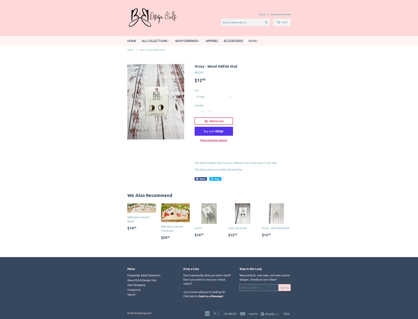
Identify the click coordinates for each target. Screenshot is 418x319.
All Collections (155, 41)
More (253, 41)
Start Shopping (136, 284)
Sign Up (285, 287)
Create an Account (281, 14)
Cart (284, 22)
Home (131, 41)
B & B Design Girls (143, 313)
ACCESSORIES (233, 41)
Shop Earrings (186, 41)
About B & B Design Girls (141, 280)
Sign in (262, 14)
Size (197, 90)
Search (131, 294)
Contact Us (134, 289)
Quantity (199, 105)
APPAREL (212, 41)
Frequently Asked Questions (144, 275)
